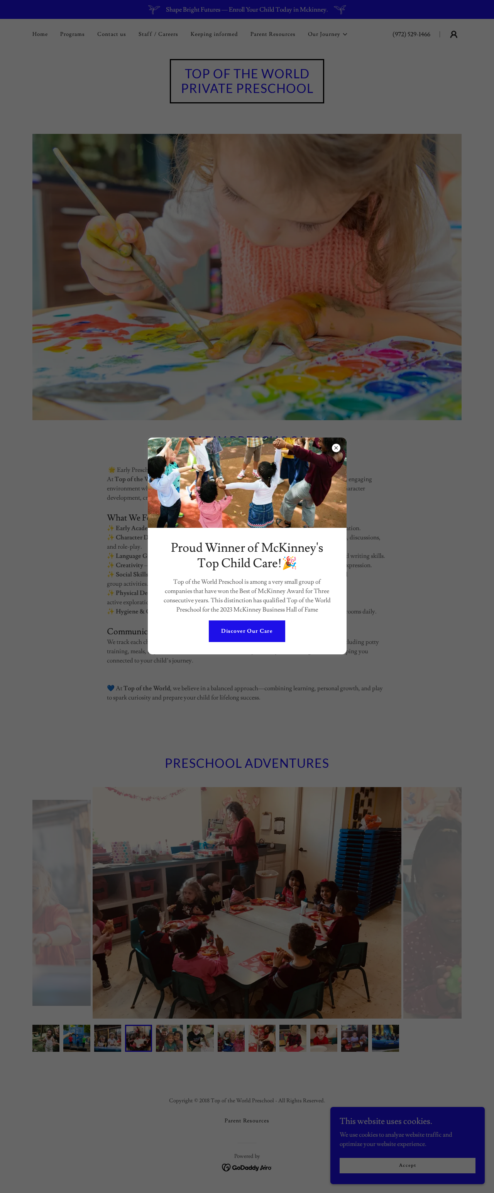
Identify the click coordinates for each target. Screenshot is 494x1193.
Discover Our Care (247, 631)
